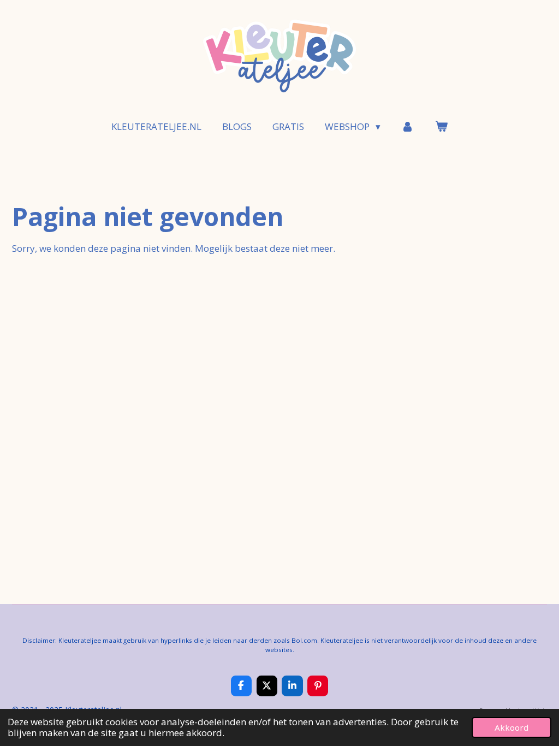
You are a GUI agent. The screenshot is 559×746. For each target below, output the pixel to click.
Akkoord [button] (511, 727)
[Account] (408, 127)
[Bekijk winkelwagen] (441, 127)
